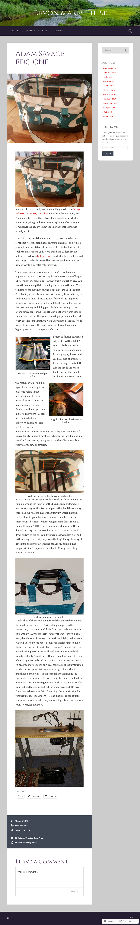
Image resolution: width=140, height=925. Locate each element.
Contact (59, 31)
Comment (74, 891)
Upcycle (26, 830)
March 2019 (109, 94)
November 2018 (111, 103)
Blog (44, 31)
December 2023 (111, 68)
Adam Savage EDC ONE (40, 58)
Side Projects (21, 825)
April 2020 (108, 86)
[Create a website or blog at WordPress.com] (8, 919)
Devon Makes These (70, 13)
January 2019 (110, 99)
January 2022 (110, 81)
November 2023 (111, 73)
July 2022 (108, 77)
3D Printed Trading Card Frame (29, 838)
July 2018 (108, 112)
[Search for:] (115, 50)
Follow (108, 153)
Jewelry (31, 31)
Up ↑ (131, 918)
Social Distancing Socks (26, 842)
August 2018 (109, 107)
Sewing (18, 830)
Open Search (130, 31)
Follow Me (110, 127)
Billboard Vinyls (45, 256)
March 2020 (109, 90)
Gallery (15, 31)
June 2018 (108, 116)
